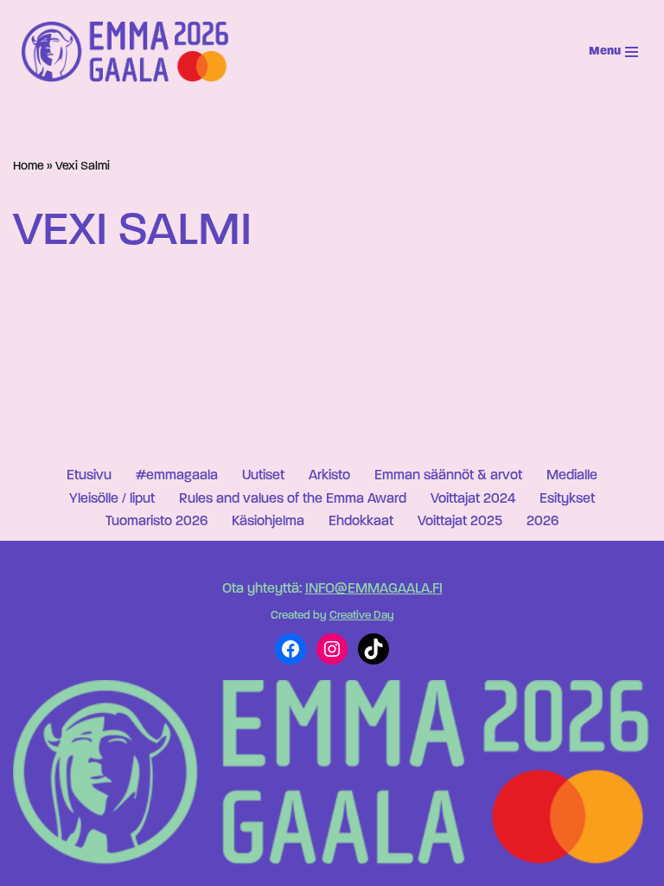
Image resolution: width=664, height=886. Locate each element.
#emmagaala (177, 476)
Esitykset (567, 499)
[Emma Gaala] (130, 51)
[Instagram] (332, 648)
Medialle (571, 476)
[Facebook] (290, 648)
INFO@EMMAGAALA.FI (374, 589)
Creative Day (361, 615)
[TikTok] (373, 648)
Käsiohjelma (268, 522)
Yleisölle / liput (112, 499)
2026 (543, 522)
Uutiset (263, 476)
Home (28, 166)
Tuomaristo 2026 (156, 522)
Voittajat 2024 (473, 499)
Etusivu (89, 476)
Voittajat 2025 (460, 522)
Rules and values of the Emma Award (292, 499)
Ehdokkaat (361, 522)
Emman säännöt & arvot (448, 476)
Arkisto (329, 476)
